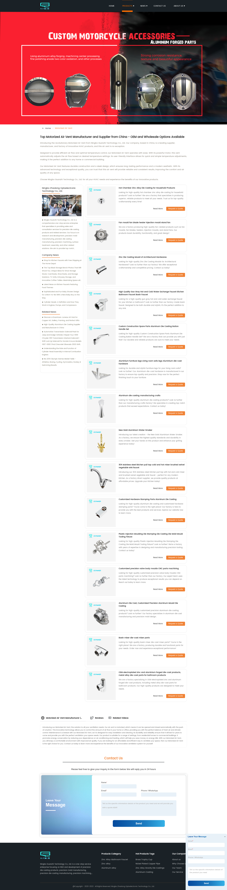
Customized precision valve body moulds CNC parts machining (149, 568)
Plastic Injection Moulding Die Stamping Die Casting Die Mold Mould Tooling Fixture (151, 535)
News (143, 5)
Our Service (177, 872)
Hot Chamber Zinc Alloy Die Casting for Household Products (147, 187)
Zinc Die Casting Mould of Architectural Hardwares (143, 257)
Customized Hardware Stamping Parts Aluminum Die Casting (148, 499)
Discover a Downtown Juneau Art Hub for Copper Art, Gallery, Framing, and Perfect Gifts (60, 319)
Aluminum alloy (108, 868)
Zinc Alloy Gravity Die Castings (150, 868)
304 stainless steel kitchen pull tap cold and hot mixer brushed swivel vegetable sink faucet (152, 466)
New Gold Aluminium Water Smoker (135, 430)
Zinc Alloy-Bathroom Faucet (114, 859)
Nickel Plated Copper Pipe (148, 863)
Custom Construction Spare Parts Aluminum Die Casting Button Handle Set (149, 328)
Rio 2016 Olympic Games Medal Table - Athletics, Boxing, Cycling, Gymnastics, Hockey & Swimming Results (61, 361)
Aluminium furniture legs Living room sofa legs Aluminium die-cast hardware (150, 362)
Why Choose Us (179, 863)
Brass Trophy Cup (144, 859)
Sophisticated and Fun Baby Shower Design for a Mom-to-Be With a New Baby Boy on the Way (61, 294)
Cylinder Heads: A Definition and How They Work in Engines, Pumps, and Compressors (60, 304)
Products (127, 5)
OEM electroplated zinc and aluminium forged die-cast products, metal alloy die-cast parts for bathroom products (150, 674)
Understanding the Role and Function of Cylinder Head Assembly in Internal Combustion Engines (61, 351)
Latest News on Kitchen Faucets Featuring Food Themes (60, 286)
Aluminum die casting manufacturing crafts (139, 395)
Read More (158, 208)
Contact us (160, 5)
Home (111, 5)
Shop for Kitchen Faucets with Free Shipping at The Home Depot (61, 262)
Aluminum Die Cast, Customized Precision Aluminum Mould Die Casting (148, 605)
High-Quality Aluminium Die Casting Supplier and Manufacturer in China (61, 326)
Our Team (177, 868)
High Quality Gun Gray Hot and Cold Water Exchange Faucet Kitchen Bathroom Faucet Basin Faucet (151, 293)
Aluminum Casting (144, 872)
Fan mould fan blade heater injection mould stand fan (144, 222)
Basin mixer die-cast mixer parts (134, 637)
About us (178, 5)
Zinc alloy (105, 863)
